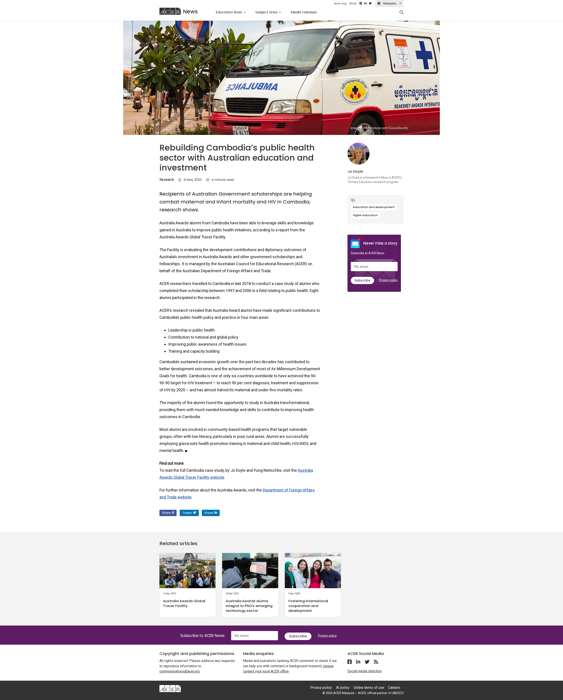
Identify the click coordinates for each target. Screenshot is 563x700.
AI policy (342, 687)
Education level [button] (229, 12)
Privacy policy (388, 280)
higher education (365, 215)
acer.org (340, 3)
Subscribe (362, 280)
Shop (353, 3)
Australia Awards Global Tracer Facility (184, 603)
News (190, 11)
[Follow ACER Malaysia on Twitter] (370, 3)
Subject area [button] (266, 12)
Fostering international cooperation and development (308, 605)
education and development (374, 207)
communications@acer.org (179, 671)
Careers (394, 687)
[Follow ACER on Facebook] (361, 3)
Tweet (187, 513)
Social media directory (364, 671)
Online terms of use (369, 687)
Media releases (306, 12)
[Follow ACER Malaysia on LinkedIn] (365, 3)
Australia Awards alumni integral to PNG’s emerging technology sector (249, 605)
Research (166, 180)
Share (166, 513)
